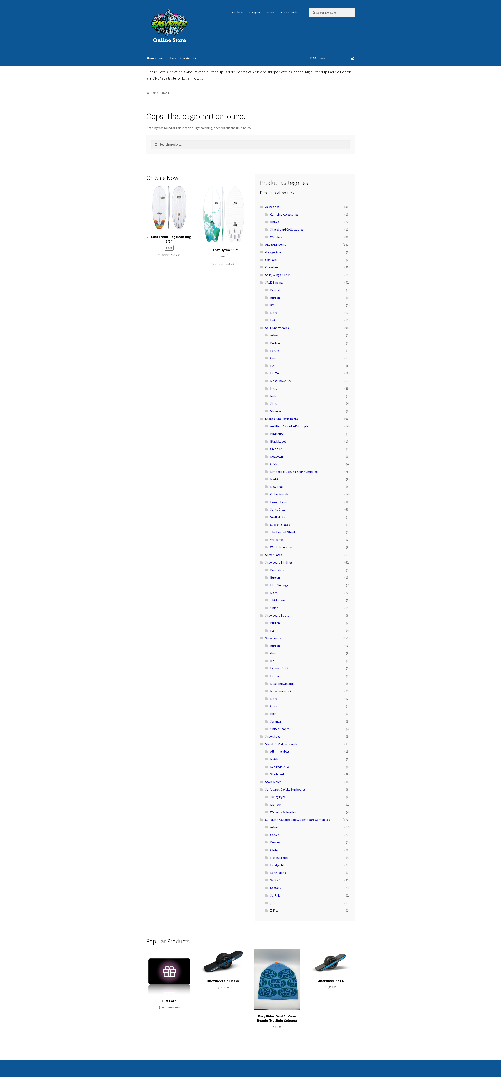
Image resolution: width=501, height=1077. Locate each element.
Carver (274, 835)
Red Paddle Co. (280, 767)
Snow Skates (273, 555)
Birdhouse (277, 434)
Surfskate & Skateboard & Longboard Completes (297, 820)
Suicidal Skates (280, 525)
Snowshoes (272, 736)
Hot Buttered (279, 858)
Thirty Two (277, 600)
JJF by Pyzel (278, 797)
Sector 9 (275, 888)
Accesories (272, 207)
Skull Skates (278, 517)
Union (274, 320)
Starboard (277, 774)
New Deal (276, 487)
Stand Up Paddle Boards (281, 744)
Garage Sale (273, 252)
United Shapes (279, 729)
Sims (273, 403)
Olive (273, 706)
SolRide (275, 895)
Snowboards (273, 638)
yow (273, 903)
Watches (276, 237)
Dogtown (276, 456)
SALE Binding (274, 282)
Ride (273, 396)
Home (154, 93)
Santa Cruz (277, 509)
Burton (275, 297)
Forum (274, 351)
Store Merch (273, 782)
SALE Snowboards (277, 328)
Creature (276, 449)
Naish (274, 759)
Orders (270, 12)
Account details (289, 12)
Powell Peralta (280, 502)
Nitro (274, 313)
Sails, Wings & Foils (278, 275)
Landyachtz (278, 865)
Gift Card (271, 260)
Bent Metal (277, 290)
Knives (274, 222)
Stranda (275, 411)
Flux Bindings (279, 585)
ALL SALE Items (275, 244)
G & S (273, 464)
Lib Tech (275, 373)
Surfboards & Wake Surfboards (285, 789)
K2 (272, 305)
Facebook (237, 12)
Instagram (254, 12)
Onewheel (272, 267)
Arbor (274, 335)
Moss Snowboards (282, 684)
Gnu (273, 358)
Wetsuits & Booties (283, 812)
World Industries (281, 547)
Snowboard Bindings (279, 562)
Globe (274, 850)
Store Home (154, 58)
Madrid (274, 479)
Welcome (276, 540)
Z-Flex (274, 910)
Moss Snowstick (280, 381)
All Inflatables (280, 751)
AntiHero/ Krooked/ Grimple (289, 426)
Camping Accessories (284, 214)
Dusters (275, 842)
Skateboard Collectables (286, 229)
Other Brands (279, 494)
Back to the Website (182, 58)
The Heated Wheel (282, 532)
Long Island (278, 873)
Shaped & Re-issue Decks (281, 419)
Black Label (278, 441)
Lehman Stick (279, 668)
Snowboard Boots (277, 615)
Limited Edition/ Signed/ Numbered (294, 472)
